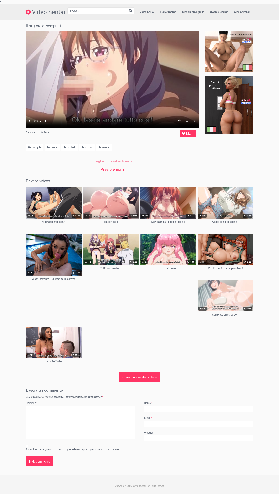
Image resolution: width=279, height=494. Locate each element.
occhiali (71, 147)
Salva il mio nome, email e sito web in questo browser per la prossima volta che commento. (74, 449)
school (89, 147)
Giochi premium (219, 12)
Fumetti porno (168, 12)
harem (53, 147)
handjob (36, 147)
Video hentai (48, 12)
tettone (105, 147)
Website (148, 432)
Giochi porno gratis (193, 12)
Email (148, 418)
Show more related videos (139, 377)
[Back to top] (270, 485)
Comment (31, 403)
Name (148, 403)
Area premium (242, 12)
